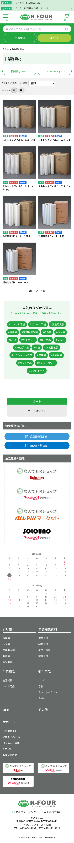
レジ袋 (6, 644)
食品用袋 (7, 662)
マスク (42, 680)
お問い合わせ (10, 754)
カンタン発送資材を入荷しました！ (32, 8)
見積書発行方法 (38, 436)
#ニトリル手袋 (17, 324)
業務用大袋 (9, 650)
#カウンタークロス (22, 355)
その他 (43, 709)
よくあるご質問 (11, 742)
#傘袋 (37, 347)
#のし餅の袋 (22, 347)
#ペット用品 (25, 363)
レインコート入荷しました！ (28, 2)
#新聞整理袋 (51, 347)
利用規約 (7, 748)
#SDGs (12, 339)
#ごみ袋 (47, 332)
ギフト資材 (44, 650)
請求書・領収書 (38, 445)
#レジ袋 (60, 332)
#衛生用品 (45, 339)
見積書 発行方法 (11, 736)
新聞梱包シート (19, 71)
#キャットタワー (46, 363)
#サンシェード (37, 370)
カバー (42, 698)
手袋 (40, 686)
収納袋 (6, 656)
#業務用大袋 (57, 324)
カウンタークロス (48, 692)
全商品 (5, 49)
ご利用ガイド (10, 730)
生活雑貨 (7, 680)
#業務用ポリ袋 (30, 332)
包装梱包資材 (18, 49)
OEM (6, 709)
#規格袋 (12, 332)
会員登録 (20, 38)
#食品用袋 (56, 355)
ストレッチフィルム (54, 71)
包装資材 (43, 638)
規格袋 (6, 638)
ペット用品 (9, 686)
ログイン (54, 38)
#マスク (60, 339)
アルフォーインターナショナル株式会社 (38, 812)
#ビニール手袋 (38, 324)
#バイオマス (28, 339)
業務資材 (43, 656)
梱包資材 (43, 644)
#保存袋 (41, 355)
